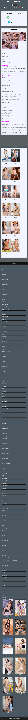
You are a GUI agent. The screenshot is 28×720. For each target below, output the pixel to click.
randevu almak (4, 575)
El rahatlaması (4, 473)
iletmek (3, 590)
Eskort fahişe (4, 443)
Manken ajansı (4, 503)
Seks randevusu (5, 537)
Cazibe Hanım (4, 470)
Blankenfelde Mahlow (6, 279)
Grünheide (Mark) (5, 304)
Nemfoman (4, 505)
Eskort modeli (4, 438)
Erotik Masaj (4, 436)
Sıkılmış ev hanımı (5, 468)
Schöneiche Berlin (5, 359)
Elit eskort (4, 426)
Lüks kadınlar (4, 324)
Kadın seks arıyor (5, 458)
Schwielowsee (4, 363)
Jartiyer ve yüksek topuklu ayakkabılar (9, 560)
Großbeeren (4, 301)
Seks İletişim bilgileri (6, 540)
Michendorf (4, 326)
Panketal (3, 344)
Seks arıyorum (4, 570)
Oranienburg (4, 341)
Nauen (3, 334)
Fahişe (3, 525)
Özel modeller (4, 518)
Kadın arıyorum (5, 565)
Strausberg (4, 371)
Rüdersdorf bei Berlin (6, 351)
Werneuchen (4, 386)
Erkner (3, 289)
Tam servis (4, 465)
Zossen (3, 398)
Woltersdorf (4, 391)
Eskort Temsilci (5, 441)
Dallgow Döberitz (5, 284)
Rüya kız (3, 421)
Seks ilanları (4, 535)
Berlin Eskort (14, 1)
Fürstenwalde (4, 294)
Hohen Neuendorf (5, 309)
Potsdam (3, 346)
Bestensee (4, 274)
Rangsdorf (4, 349)
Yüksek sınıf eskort (5, 480)
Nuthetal (3, 339)
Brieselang (4, 281)
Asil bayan (4, 423)
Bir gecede (4, 582)
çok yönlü (4, 595)
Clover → (14, 137)
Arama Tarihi (4, 572)
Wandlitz (3, 381)
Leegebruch (4, 319)
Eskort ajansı (4, 406)
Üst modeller (4, 577)
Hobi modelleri (5, 485)
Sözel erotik (4, 587)
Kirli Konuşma (4, 418)
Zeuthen (3, 396)
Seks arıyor (4, 550)
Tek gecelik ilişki (5, 508)
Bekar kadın (4, 552)
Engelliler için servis (6, 532)
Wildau (3, 388)
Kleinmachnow (5, 314)
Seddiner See (4, 366)
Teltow (3, 373)
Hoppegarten (4, 311)
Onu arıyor (4, 545)
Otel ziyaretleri (5, 493)
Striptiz (3, 562)
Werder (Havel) (5, 383)
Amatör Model (4, 401)
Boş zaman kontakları (6, 463)
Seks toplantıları (5, 542)
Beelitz (3, 269)
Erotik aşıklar (4, 433)
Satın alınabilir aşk (5, 498)
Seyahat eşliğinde (5, 528)
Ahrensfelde (4, 267)
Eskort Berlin (7, 7)
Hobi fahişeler (4, 488)
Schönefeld (4, 356)
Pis (2, 592)
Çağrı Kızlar (4, 416)
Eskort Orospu (4, 445)
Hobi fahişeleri (4, 483)
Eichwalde (4, 286)
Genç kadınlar (4, 495)
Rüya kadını (4, 580)
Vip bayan (4, 597)
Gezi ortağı (4, 530)
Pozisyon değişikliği (6, 557)
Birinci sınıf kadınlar (6, 450)
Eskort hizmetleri (5, 448)
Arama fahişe (4, 567)
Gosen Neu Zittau (5, 299)
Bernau (3, 272)
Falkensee (4, 291)
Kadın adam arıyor (5, 455)
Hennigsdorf (4, 306)
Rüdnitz (3, 354)
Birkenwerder (4, 276)
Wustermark (4, 393)
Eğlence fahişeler (5, 460)
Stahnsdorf (4, 368)
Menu (14, 5)
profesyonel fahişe (5, 523)
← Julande (14, 140)
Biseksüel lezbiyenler (6, 413)
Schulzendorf (4, 361)
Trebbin (3, 376)
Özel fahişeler (4, 520)
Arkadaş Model (5, 408)
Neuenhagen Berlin (5, 336)
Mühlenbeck (4, 331)
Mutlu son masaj (5, 475)
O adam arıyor (4, 547)
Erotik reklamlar (5, 428)
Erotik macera (4, 431)
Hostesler (3, 490)
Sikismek (3, 513)
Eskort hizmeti (4, 411)
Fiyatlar (15, 7)
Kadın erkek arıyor (5, 453)
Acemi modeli (4, 403)
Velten (3, 378)
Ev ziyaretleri (4, 478)
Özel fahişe (4, 515)
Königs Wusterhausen (6, 316)
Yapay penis (4, 585)
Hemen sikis (4, 555)
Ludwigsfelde (4, 321)
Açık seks (3, 510)
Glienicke (4, 296)
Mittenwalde (4, 329)
